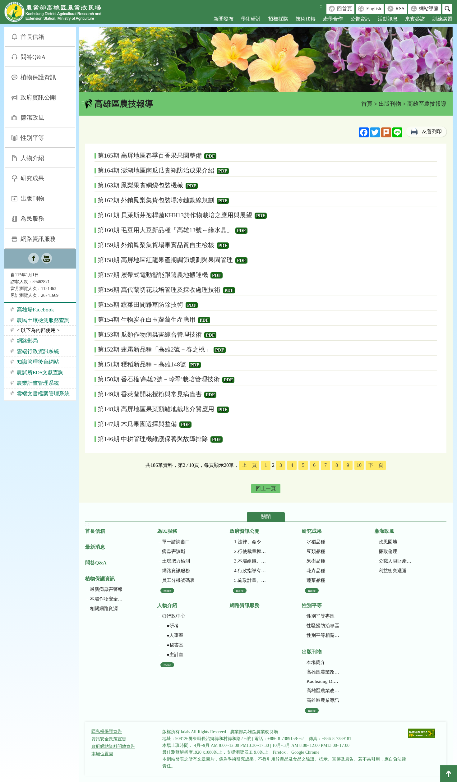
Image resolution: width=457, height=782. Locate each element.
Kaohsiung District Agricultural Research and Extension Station (323, 681)
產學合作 (333, 18)
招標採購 (278, 18)
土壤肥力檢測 (176, 561)
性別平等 (32, 138)
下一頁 (375, 465)
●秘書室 (172, 644)
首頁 (366, 104)
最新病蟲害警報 (106, 589)
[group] (266, 59)
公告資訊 (360, 18)
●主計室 (172, 654)
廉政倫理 (388, 551)
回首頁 (344, 8)
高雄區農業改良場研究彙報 (323, 671)
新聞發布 (223, 18)
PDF (210, 156)
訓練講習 (442, 18)
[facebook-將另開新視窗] (33, 259)
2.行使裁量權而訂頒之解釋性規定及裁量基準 (250, 551)
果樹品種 (316, 561)
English (373, 8)
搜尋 (447, 9)
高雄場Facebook (35, 310)
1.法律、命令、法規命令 (250, 541)
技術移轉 (306, 18)
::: (322, 6)
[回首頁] (57, 13)
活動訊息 (388, 18)
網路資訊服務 (38, 239)
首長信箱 (32, 37)
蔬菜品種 (316, 580)
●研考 (170, 625)
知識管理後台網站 (38, 362)
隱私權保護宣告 (106, 731)
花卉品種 (316, 570)
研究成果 (32, 178)
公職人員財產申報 (395, 561)
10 (359, 465)
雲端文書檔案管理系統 (43, 394)
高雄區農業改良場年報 (323, 690)
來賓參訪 (415, 18)
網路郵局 (27, 341)
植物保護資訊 (38, 77)
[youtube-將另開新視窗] (46, 259)
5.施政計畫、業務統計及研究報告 (250, 580)
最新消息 (95, 547)
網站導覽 (429, 8)
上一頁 (249, 465)
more (167, 590)
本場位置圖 (102, 754)
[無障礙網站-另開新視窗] (421, 734)
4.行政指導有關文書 (250, 570)
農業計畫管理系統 (38, 383)
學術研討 (251, 18)
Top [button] (448, 773)
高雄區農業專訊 (323, 700)
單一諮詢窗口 (176, 541)
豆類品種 (316, 551)
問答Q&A (33, 57)
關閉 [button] (266, 516)
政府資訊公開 (38, 97)
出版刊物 (32, 198)
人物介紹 (32, 158)
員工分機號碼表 (178, 580)
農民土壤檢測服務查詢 (43, 320)
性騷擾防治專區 (323, 625)
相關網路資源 (104, 608)
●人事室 (172, 635)
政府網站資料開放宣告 (113, 746)
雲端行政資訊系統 (38, 351)
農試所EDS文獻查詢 (40, 372)
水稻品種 (316, 541)
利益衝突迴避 (393, 570)
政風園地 (388, 541)
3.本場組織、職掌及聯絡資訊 (250, 561)
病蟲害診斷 (173, 551)
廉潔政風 (32, 117)
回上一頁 (266, 488)
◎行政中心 (173, 616)
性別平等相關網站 (323, 635)
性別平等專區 (321, 616)
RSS (399, 8)
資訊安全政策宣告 (108, 739)
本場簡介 (316, 662)
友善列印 (432, 131)
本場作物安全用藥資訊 (106, 598)
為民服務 (32, 218)
